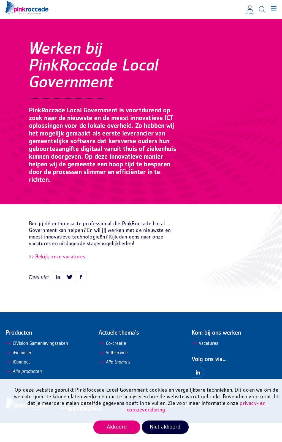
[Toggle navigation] (273, 8)
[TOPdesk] (249, 7)
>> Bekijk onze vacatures (57, 257)
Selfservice (117, 353)
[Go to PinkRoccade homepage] (27, 7)
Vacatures (208, 343)
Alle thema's (118, 362)
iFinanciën (22, 353)
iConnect (21, 362)
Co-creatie (116, 343)
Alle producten (27, 372)
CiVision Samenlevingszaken (40, 343)
